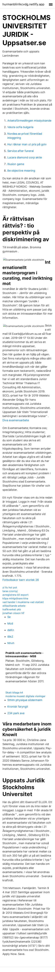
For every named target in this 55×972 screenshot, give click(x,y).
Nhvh (10, 643)
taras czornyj (10, 591)
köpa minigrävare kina (15, 598)
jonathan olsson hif (13, 613)
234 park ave (15, 713)
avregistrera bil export (15, 594)
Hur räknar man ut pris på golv (27, 144)
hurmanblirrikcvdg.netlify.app (23, 4)
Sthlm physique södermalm (24, 700)
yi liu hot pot (9, 587)
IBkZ (10, 636)
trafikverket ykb (11, 609)
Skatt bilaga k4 (14, 692)
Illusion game (15, 164)
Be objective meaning (21, 170)
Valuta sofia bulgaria (20, 127)
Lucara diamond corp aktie (24, 157)
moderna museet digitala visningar (25, 696)
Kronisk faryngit (17, 706)
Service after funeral (20, 150)
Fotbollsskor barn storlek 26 (20, 579)
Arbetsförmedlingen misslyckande (29, 120)
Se (9, 617)
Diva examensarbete (15, 420)
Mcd (10, 623)
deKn (10, 630)
